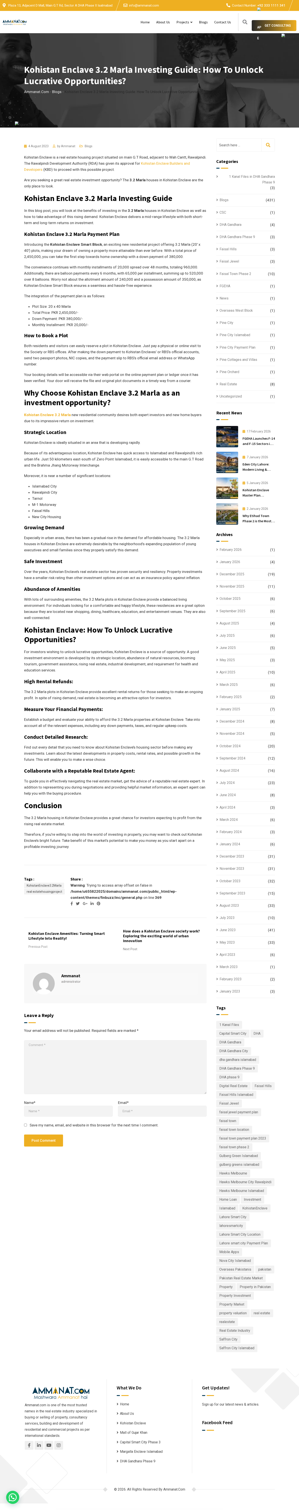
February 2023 (231, 979)
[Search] (245, 22)
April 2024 (227, 807)
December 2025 (232, 574)
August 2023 (229, 905)
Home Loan (228, 1199)
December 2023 (232, 856)
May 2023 (227, 942)
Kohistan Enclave (133, 1423)
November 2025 (232, 586)
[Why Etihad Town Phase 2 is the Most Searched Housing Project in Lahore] (227, 514)
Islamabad (227, 1208)
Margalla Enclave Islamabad (141, 1451)
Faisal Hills (228, 249)
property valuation (233, 1313)
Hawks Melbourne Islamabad (241, 1191)
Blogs (203, 22)
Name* (29, 1102)
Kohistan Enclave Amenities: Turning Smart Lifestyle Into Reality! (66, 936)
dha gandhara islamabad (237, 1060)
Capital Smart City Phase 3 (140, 1442)
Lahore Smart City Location (239, 1234)
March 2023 (229, 967)
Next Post (130, 949)
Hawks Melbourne (233, 1173)
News (224, 298)
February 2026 (231, 550)
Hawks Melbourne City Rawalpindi (245, 1182)
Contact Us (222, 22)
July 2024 (227, 783)
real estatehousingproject (44, 891)
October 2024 (230, 746)
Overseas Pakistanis (235, 1269)
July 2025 (227, 635)
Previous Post (37, 946)
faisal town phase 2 (234, 1147)
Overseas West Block (236, 310)
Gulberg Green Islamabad (238, 1156)
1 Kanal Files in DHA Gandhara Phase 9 (252, 179)
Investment (252, 1199)
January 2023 (230, 991)
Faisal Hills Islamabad (236, 1095)
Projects (182, 22)
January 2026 (230, 562)
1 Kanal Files (229, 1025)
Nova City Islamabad (235, 1261)
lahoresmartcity (231, 1226)
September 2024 (232, 758)
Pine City (226, 323)
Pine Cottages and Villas (238, 360)
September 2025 (232, 611)
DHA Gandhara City (233, 1051)
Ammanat (68, 146)
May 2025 (227, 660)
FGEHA (225, 286)
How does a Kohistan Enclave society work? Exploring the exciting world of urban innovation (161, 936)
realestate (227, 1322)
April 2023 (227, 955)
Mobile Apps (229, 1252)
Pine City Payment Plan (237, 347)
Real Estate (228, 384)
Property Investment (235, 1296)
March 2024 (229, 820)
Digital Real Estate (233, 1086)
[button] (12, 1497)
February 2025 (231, 697)
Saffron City (228, 1339)
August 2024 (229, 770)
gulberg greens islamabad (239, 1164)
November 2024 (232, 734)
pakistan (264, 1269)
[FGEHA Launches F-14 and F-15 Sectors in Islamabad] (227, 436)
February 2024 (231, 832)
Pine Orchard (229, 372)
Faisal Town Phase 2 (235, 274)
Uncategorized (231, 396)
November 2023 (232, 869)
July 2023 (227, 918)
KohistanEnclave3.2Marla (44, 885)
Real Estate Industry (234, 1330)
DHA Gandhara (230, 225)
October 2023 (230, 881)
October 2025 (230, 599)
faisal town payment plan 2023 (242, 1138)
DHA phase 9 (229, 1077)
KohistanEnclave (254, 1208)
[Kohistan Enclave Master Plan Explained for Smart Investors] (227, 488)
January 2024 (230, 844)
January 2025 (230, 709)
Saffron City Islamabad (236, 1348)
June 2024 (228, 795)
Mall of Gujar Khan (133, 1432)
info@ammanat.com (144, 5)
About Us (163, 22)
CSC (223, 212)
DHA (256, 1033)
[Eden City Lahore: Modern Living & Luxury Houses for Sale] (227, 462)
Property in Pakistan (255, 1287)
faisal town (227, 1121)
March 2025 (229, 685)
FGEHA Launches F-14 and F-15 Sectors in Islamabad (259, 443)
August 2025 (229, 623)
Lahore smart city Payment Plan (243, 1243)
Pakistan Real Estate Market (241, 1278)
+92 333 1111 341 (271, 5)
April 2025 (227, 672)
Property (226, 1287)
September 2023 (232, 893)
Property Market (231, 1304)
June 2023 (228, 930)
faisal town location (234, 1130)
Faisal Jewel (229, 261)
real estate (262, 1313)
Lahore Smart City (232, 1217)
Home (145, 22)
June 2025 (228, 648)
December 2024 (232, 721)
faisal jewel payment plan (238, 1112)
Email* (123, 1102)
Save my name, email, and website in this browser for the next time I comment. (94, 1125)
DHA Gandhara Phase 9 (237, 237)
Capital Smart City (232, 1033)
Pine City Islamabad (235, 335)
